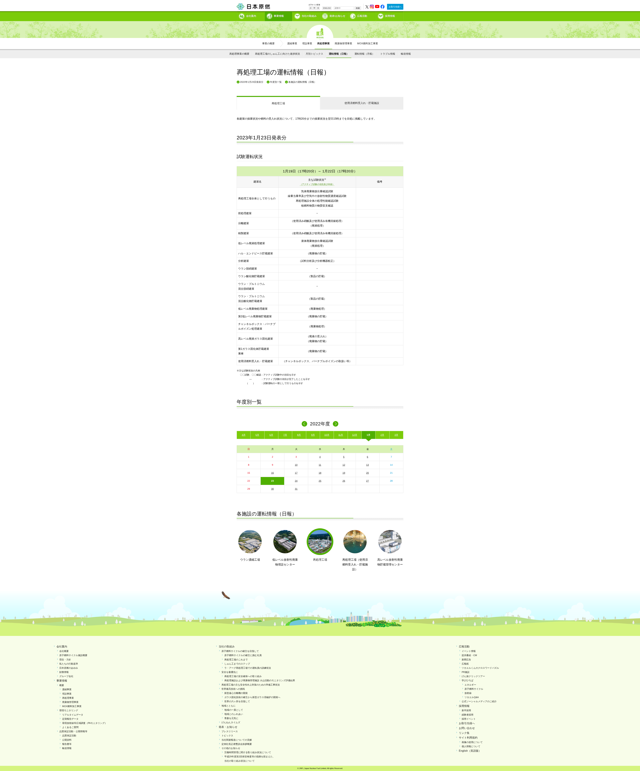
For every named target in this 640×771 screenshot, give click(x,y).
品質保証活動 (69, 735)
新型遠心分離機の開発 (236, 693)
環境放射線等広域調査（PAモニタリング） (84, 723)
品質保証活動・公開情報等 (73, 731)
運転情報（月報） (364, 53)
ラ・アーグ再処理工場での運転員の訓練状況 (247, 668)
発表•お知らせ (337, 15)
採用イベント (469, 719)
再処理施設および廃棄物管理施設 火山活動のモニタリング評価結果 (259, 680)
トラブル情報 (387, 53)
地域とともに (229, 705)
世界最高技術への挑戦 (233, 689)
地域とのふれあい (233, 714)
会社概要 (64, 651)
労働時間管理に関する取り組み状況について (247, 752)
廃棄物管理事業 (343, 43)
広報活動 (362, 15)
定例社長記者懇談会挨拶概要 (237, 744)
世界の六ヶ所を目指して (237, 701)
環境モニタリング (68, 710)
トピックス (227, 735)
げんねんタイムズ (231, 722)
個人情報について (471, 746)
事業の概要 (268, 43)
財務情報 (64, 672)
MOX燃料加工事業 (367, 43)
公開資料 (67, 740)
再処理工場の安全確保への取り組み (243, 676)
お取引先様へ (395, 6)
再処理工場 (278, 103)
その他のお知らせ (231, 748)
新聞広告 (466, 659)
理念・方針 (65, 659)
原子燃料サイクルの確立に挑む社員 (243, 655)
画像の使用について (472, 742)
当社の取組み (309, 15)
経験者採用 (467, 714)
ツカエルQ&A (471, 697)
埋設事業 (307, 43)
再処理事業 (323, 43)
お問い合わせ (467, 728)
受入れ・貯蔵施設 (361, 103)
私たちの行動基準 (68, 663)
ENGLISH (327, 8)
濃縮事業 (292, 43)
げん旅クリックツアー (473, 676)
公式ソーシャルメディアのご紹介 (479, 701)
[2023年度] (335, 424)
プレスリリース (230, 731)
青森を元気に (231, 718)
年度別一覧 (276, 82)
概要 (61, 685)
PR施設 (466, 672)
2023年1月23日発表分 (251, 82)
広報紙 (465, 663)
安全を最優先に (230, 672)
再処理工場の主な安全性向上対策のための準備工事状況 (251, 684)
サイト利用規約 (468, 737)
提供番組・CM (469, 655)
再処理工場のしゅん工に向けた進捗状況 (277, 53)
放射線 (468, 693)
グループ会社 (66, 676)
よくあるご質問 (70, 727)
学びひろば (467, 680)
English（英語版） (470, 750)
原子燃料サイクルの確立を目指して (240, 651)
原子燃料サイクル (473, 689)
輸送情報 (406, 53)
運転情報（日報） (339, 53)
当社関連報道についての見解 (237, 740)
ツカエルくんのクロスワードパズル (480, 668)
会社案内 (251, 15)
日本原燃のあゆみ (68, 668)
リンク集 (464, 733)
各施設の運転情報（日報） (302, 82)
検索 (358, 8)
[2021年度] (304, 424)
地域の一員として (233, 710)
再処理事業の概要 (239, 53)
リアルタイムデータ (72, 714)
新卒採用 (466, 710)
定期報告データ (70, 719)
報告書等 (67, 744)
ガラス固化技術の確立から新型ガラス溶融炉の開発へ (252, 697)
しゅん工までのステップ (237, 663)
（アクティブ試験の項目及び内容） (317, 184)
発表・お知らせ (228, 727)
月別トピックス (314, 53)
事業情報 (279, 15)
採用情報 (390, 15)
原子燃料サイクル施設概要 (73, 655)
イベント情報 (469, 651)
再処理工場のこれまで (236, 659)
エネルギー (470, 684)
